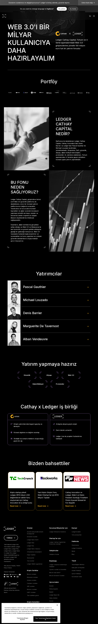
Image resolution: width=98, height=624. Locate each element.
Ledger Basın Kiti (54, 595)
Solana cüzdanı (31, 580)
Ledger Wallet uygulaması (34, 564)
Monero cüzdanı (32, 589)
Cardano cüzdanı (32, 583)
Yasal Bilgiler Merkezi (78, 564)
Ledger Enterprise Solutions (57, 532)
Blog (73, 554)
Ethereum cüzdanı (32, 577)
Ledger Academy (77, 548)
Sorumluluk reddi (77, 576)
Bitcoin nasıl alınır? (54, 572)
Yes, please (61, 9)
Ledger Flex (30, 546)
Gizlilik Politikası (76, 570)
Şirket (73, 551)
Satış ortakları (53, 598)
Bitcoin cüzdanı (31, 574)
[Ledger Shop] (90, 16)
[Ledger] (4, 15)
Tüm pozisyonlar (77, 535)
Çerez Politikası (76, 573)
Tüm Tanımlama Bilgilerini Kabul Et (45, 618)
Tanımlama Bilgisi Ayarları (22, 618)
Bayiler (51, 592)
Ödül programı (53, 589)
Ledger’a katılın (76, 532)
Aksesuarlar (30, 558)
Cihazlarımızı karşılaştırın (34, 552)
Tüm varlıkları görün (33, 595)
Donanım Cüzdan (32, 536)
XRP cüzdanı (31, 586)
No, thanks (73, 9)
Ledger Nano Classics (33, 549)
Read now (14, 506)
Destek (51, 586)
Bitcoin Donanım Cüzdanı (56, 575)
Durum (51, 601)
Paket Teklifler (31, 555)
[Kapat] (57, 605)
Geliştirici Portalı (54, 554)
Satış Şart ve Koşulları (78, 567)
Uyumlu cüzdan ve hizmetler (57, 569)
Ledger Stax (30, 542)
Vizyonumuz (75, 545)
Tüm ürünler (30, 561)
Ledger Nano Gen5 (32, 539)
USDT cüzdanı (31, 592)
